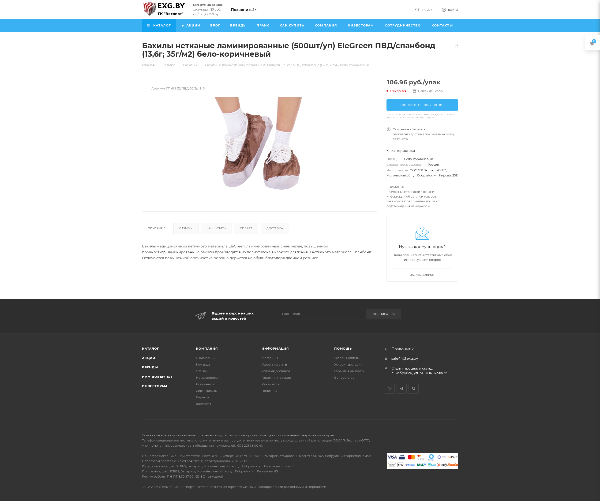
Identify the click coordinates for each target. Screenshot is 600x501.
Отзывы (186, 228)
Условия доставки (276, 371)
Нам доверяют (157, 376)
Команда (203, 364)
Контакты (203, 404)
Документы (205, 384)
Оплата (246, 228)
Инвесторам (154, 386)
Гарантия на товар (276, 377)
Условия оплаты (274, 364)
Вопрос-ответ (345, 377)
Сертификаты (207, 391)
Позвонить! (242, 9)
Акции (148, 358)
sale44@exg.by (404, 358)
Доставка (274, 228)
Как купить (216, 228)
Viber (414, 389)
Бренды (150, 367)
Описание (156, 228)
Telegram (402, 389)
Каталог (150, 348)
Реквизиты (270, 384)
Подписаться (384, 314)
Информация (275, 348)
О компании (206, 358)
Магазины (270, 358)
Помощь (343, 348)
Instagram (390, 389)
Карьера (203, 397)
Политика (269, 391)
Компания (207, 348)
